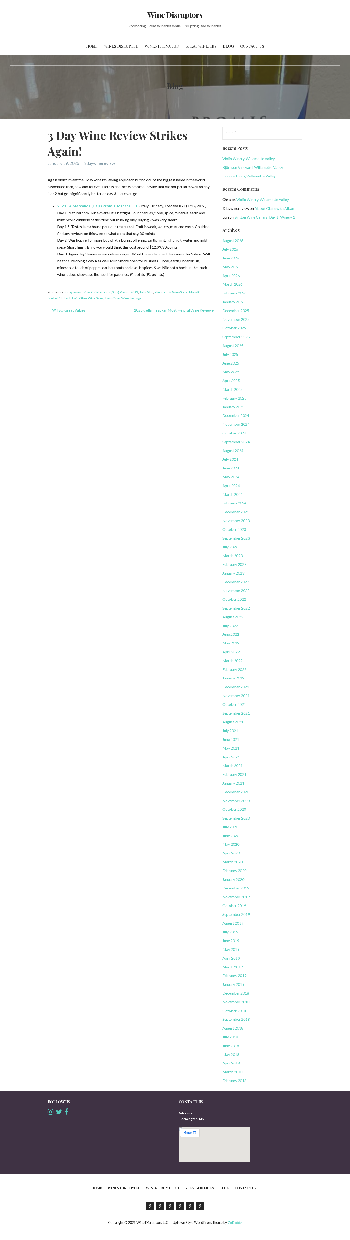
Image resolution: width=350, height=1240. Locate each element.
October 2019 (234, 905)
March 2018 (232, 1071)
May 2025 (230, 371)
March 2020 (232, 861)
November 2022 (236, 590)
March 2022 (232, 660)
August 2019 (232, 923)
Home (92, 46)
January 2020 (233, 879)
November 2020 (236, 800)
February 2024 (234, 503)
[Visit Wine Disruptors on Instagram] (50, 1113)
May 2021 (230, 748)
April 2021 (231, 757)
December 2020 (235, 792)
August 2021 (232, 721)
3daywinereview (99, 163)
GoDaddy (235, 1222)
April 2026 (231, 275)
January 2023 (233, 573)
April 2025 (231, 380)
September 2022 (236, 608)
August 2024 (232, 450)
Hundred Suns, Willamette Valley (248, 176)
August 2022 (232, 617)
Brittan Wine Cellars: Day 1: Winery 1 (264, 217)
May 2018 (230, 1054)
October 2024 (234, 433)
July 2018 (230, 1037)
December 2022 (235, 582)
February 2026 (234, 293)
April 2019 (231, 958)
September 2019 (236, 914)
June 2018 (230, 1045)
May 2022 (230, 643)
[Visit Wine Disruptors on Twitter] (59, 1113)
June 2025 (230, 363)
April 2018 (231, 1063)
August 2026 (232, 240)
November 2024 (236, 424)
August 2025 (232, 345)
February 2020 (234, 870)
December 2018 (235, 993)
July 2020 (230, 827)
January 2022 (233, 678)
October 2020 (234, 809)
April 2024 (231, 485)
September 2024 (236, 441)
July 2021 (230, 730)
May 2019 (230, 949)
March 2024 (232, 494)
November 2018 (236, 1002)
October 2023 (234, 529)
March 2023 (232, 555)
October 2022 (234, 599)
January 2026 (233, 301)
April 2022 (231, 651)
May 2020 (230, 844)
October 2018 (234, 1010)
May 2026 (230, 266)
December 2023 (235, 511)
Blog (228, 46)
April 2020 (231, 853)
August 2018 (232, 1028)
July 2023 (230, 546)
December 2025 (235, 310)
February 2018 (234, 1080)
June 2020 (230, 835)
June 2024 (230, 468)
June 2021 (230, 739)
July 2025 (230, 354)
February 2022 (234, 669)
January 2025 (233, 407)
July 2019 (230, 931)
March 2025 (232, 389)
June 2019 (230, 940)
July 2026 (230, 249)
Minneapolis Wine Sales (171, 292)
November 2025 (236, 319)
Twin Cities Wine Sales (87, 298)
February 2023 (234, 564)
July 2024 (230, 459)
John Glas (146, 292)
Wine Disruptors (175, 15)
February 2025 (234, 398)
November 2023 (236, 520)
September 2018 (236, 1019)
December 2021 (235, 686)
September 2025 (236, 336)
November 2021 (236, 695)
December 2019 (235, 888)
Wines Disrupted (121, 46)
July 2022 (230, 625)
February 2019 (234, 975)
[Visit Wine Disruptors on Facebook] (66, 1113)
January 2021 (233, 783)
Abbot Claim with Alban (274, 208)
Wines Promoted (162, 46)
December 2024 (235, 415)
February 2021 (234, 774)
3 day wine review (77, 292)
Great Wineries (200, 46)
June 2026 (230, 258)
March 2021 (232, 765)
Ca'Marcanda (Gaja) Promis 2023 (114, 292)
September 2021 (236, 713)
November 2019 (236, 896)
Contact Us (252, 46)
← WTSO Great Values (66, 310)
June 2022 (230, 634)
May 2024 (230, 476)
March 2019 (232, 967)
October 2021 (234, 704)
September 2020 (236, 818)
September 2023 (236, 538)
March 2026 (232, 284)
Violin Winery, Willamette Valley (248, 158)
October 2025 (234, 328)
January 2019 (233, 984)
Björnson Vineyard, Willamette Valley (252, 167)
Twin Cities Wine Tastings (123, 298)
